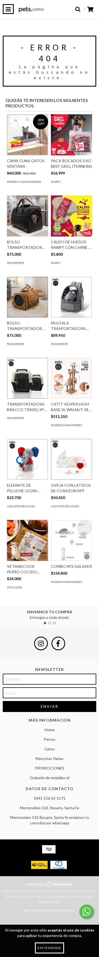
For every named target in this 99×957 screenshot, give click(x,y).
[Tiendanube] (50, 885)
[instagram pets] (41, 643)
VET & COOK (14, 587)
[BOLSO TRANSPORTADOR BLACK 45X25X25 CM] (27, 216)
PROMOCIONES (49, 768)
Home (50, 729)
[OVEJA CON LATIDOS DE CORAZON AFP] (71, 459)
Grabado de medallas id (49, 777)
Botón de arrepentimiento (49, 910)
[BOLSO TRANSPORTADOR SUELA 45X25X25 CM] (27, 297)
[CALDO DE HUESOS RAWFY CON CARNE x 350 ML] (71, 216)
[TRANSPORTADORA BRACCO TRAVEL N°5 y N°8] (27, 378)
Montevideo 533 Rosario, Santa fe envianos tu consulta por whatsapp (49, 820)
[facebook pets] (58, 643)
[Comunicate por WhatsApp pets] (86, 912)
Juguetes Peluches (21, 506)
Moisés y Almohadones (24, 181)
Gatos (49, 749)
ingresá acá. (49, 902)
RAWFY (56, 181)
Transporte (15, 262)
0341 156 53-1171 (49, 798)
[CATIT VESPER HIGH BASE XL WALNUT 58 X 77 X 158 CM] (71, 378)
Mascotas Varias (49, 758)
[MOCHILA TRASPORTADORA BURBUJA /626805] (71, 297)
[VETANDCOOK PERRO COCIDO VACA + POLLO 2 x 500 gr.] (27, 540)
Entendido (49, 948)
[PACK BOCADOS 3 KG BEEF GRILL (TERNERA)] (71, 134)
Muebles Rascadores (66, 425)
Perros (49, 739)
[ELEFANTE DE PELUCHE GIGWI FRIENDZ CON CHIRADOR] (27, 459)
